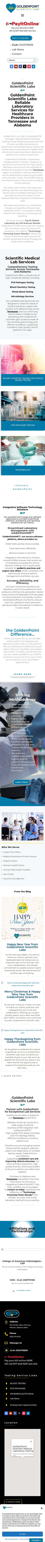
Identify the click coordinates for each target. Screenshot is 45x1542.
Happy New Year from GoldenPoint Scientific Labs (22, 947)
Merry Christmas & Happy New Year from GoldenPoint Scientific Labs (22, 995)
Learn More (23, 674)
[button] (42, 1508)
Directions (14, 1502)
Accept (22, 1534)
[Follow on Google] (11, 66)
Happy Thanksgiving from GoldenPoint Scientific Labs (22, 1041)
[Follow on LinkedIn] (33, 66)
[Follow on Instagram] (29, 66)
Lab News (18, 49)
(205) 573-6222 (15, 1337)
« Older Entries (11, 1076)
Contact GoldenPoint (22, 487)
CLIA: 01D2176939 (19, 1350)
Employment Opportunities (23, 1405)
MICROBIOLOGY (23, 470)
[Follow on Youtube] (16, 66)
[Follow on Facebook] (20, 66)
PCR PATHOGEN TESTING (23, 425)
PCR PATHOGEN (17, 1388)
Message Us (16, 1343)
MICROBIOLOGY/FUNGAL (22, 1394)
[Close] (31, 1441)
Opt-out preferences (11, 1539)
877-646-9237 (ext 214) (26, 31)
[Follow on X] (24, 66)
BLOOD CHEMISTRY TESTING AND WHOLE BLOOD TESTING (23, 379)
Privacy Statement (25, 1539)
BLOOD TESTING (18, 1383)
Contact (17, 53)
